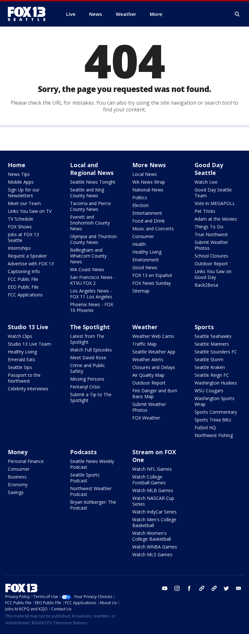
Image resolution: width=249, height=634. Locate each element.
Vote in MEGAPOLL (215, 203)
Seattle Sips (20, 367)
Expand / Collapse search (237, 14)
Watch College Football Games (149, 480)
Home (16, 165)
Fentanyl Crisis (85, 387)
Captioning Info (24, 271)
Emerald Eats (21, 359)
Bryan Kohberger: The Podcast (93, 505)
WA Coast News (87, 269)
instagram (177, 588)
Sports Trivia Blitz (213, 420)
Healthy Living (146, 252)
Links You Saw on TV (30, 211)
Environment (145, 260)
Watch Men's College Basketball (154, 522)
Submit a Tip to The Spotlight (91, 397)
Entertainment (147, 213)
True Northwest (211, 234)
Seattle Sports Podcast (85, 478)
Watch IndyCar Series (154, 512)
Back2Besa (206, 285)
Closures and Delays (153, 367)
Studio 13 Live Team (29, 344)
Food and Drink (148, 221)
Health (139, 244)
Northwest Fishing (214, 435)
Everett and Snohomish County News (90, 223)
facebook (189, 588)
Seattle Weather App (153, 352)
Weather (145, 327)
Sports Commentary (216, 412)
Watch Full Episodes (91, 350)
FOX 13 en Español (152, 275)
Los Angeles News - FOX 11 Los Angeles (91, 294)
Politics (139, 197)
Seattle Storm (209, 359)
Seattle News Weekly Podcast (92, 464)
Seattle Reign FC (212, 375)
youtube (165, 588)
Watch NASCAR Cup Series (153, 501)
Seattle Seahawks (213, 336)
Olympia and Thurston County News (93, 239)
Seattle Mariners (212, 344)
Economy (18, 484)
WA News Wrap (148, 182)
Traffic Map (144, 344)
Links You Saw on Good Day (213, 274)
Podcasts (83, 452)
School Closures (211, 256)
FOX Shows (20, 227)
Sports (204, 327)
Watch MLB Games (152, 490)
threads (214, 588)
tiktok (201, 588)
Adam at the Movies (216, 219)
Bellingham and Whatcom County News (88, 256)
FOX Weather (146, 418)
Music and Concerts (153, 228)
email (238, 588)
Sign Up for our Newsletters (24, 193)
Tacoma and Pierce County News (90, 206)
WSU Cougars (209, 390)
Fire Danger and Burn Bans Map (154, 393)
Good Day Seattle (209, 169)
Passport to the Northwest (24, 378)
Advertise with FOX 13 (31, 263)
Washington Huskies (216, 383)
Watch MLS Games (152, 554)
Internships (19, 248)
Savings (16, 492)
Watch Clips (20, 336)
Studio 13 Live (28, 327)
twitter (226, 588)
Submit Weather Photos (211, 245)
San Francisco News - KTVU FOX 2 (92, 280)
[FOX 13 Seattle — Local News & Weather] (29, 14)
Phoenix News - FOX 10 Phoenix (91, 307)
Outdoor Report (211, 263)
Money (18, 452)
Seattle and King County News (87, 193)
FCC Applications (25, 295)
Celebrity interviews (28, 389)
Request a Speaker (27, 256)
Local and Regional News (91, 169)
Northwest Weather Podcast (91, 491)
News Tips (19, 174)
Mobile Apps (21, 182)
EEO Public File (23, 287)
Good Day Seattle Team (213, 193)
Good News (144, 267)
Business (17, 477)
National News (147, 190)
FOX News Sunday (151, 283)
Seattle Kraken (210, 367)
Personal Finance (26, 461)
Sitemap (140, 291)
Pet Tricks (205, 211)
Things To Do (209, 227)
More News (149, 165)
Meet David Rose (88, 357)
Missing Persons (87, 379)
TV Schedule (20, 219)
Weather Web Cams (153, 336)
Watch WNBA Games (154, 547)
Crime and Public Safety (87, 368)
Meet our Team (24, 203)
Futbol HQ (205, 427)
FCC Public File (23, 279)
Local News (144, 174)
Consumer (143, 236)
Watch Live (206, 182)
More (156, 14)
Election (140, 205)
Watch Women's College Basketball (151, 536)
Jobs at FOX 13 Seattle (23, 237)
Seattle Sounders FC (216, 352)
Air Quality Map (148, 375)
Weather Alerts (147, 359)
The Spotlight (90, 327)
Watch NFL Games (152, 469)
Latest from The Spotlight (87, 339)
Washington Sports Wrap (214, 401)
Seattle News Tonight (92, 182)
